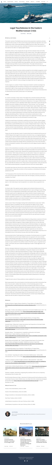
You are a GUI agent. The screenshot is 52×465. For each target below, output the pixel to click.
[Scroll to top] (50, 38)
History (16, 1)
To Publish (38, 1)
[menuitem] (1, 1)
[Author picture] (7, 414)
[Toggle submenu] (47, 1)
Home (5, 1)
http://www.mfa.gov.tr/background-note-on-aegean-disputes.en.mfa (20, 305)
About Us (32, 1)
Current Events (10, 1)
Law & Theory (22, 1)
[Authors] (5, 429)
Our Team (43, 1)
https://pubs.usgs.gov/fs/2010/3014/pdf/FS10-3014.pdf (26, 380)
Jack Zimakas (15, 412)
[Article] (10, 431)
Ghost (32, 458)
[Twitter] (50, 41)
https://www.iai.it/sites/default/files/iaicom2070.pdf (34, 356)
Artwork (27, 1)
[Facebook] (50, 44)
